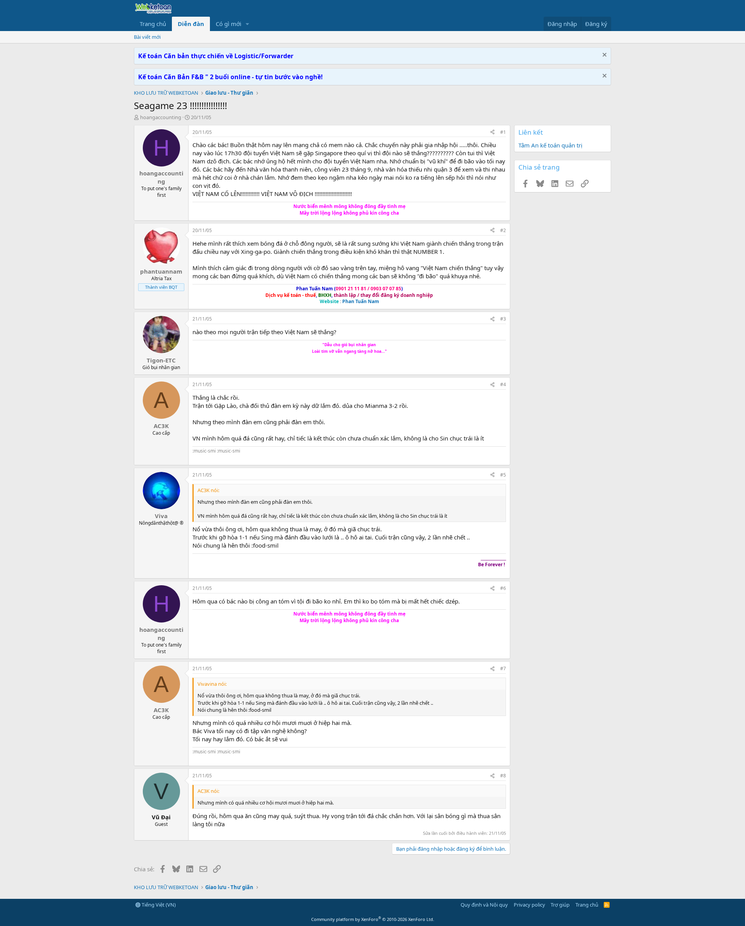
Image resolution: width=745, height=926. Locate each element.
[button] (247, 24)
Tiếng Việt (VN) (158, 904)
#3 (503, 319)
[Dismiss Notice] (603, 56)
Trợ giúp (560, 904)
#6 (503, 588)
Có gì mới (228, 24)
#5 (503, 475)
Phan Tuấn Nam (360, 301)
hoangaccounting (160, 117)
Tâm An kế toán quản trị (550, 145)
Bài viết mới (147, 36)
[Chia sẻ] (492, 132)
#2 (503, 230)
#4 (503, 384)
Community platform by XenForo (372, 919)
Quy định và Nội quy (484, 904)
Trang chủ (153, 24)
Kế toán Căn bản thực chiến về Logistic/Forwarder (215, 56)
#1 (503, 132)
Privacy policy (529, 904)
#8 (503, 775)
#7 (503, 668)
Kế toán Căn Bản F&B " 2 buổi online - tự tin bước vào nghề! (230, 77)
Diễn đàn (191, 24)
